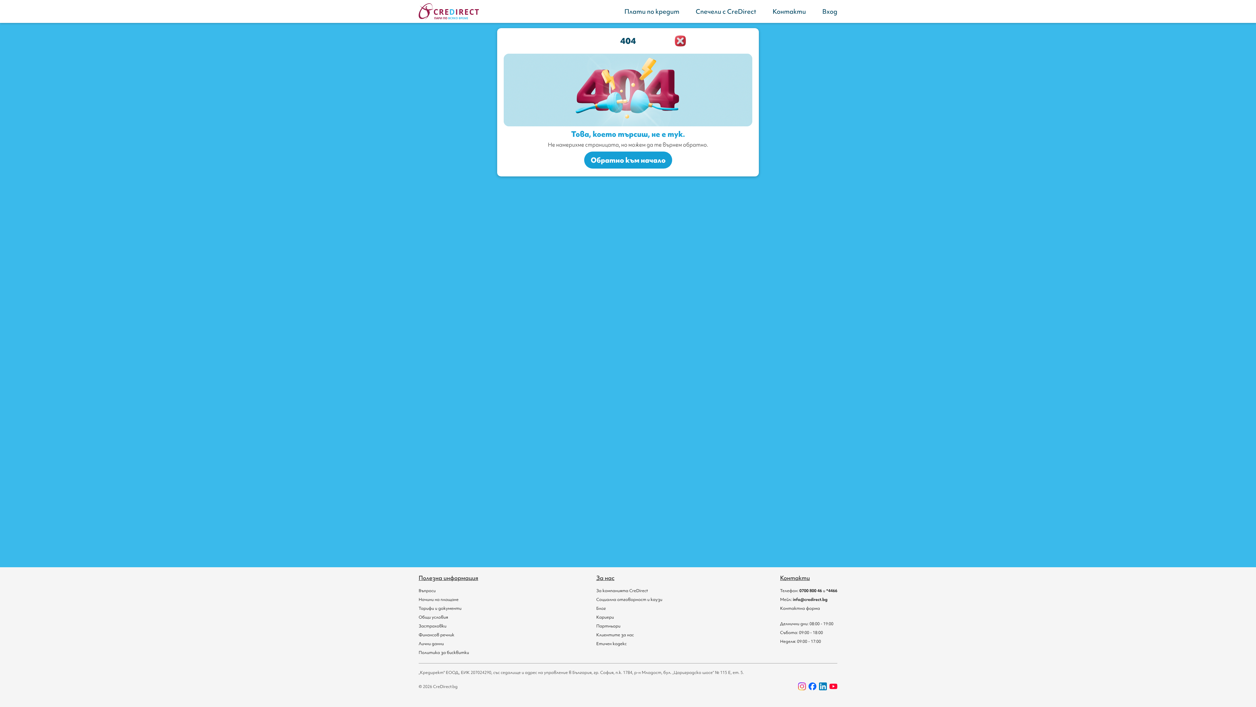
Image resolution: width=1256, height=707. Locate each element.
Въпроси (427, 590)
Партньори (608, 626)
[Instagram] (802, 686)
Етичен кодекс (611, 643)
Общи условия (433, 617)
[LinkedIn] (823, 686)
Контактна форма (800, 608)
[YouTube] (833, 686)
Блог (601, 608)
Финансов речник (436, 635)
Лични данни (431, 643)
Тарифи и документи (440, 608)
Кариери (605, 617)
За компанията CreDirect (622, 590)
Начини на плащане (439, 599)
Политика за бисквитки (444, 652)
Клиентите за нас (615, 635)
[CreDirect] (449, 11)
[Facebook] (812, 686)
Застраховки (432, 626)
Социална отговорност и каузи (629, 599)
